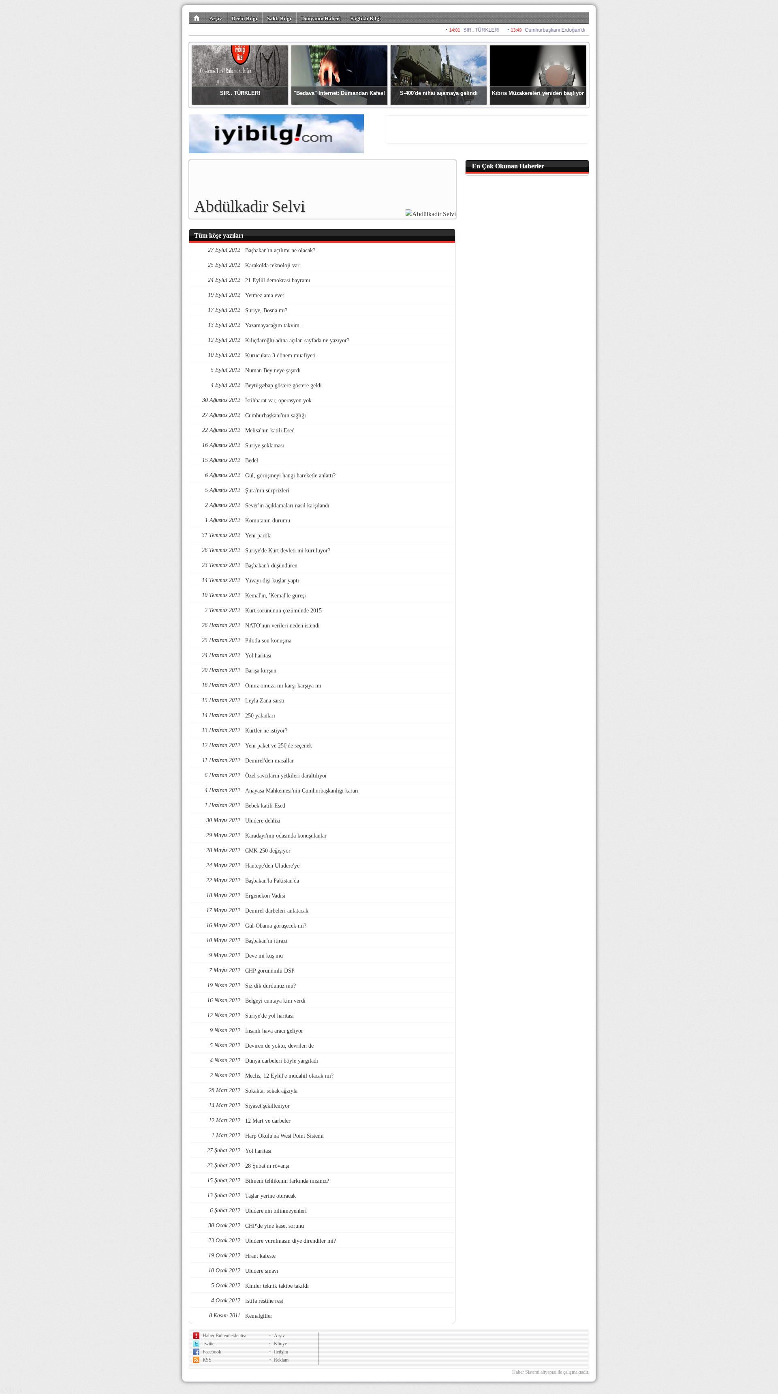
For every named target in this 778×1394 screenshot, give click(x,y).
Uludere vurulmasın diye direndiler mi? (290, 1241)
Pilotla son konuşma (268, 641)
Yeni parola (258, 536)
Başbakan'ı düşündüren (271, 566)
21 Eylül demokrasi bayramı (277, 280)
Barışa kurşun (260, 671)
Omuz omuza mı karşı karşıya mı (283, 686)
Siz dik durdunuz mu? (270, 986)
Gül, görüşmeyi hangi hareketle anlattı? (290, 476)
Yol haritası (258, 656)
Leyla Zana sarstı (264, 701)
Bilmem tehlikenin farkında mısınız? (287, 1181)
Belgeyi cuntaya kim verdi (275, 1001)
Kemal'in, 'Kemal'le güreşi (275, 596)
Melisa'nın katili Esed (270, 430)
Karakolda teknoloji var (272, 265)
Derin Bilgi (244, 18)
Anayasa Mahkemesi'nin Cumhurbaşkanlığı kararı (302, 791)
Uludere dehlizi (262, 821)
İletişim (281, 1352)
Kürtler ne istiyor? (266, 731)
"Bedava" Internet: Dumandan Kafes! (339, 93)
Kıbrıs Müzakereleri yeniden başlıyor (538, 93)
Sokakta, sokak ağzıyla (271, 1091)
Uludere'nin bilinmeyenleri (276, 1211)
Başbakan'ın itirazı (266, 941)
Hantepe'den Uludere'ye (272, 866)
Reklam (281, 1360)
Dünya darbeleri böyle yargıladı (281, 1061)
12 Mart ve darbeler (268, 1121)
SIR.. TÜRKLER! (240, 93)
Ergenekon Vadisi (265, 896)
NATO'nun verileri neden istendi (282, 626)
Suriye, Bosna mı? (266, 310)
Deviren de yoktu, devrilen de (279, 1046)
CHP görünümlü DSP (270, 971)
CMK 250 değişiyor (268, 851)
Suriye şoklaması (264, 445)
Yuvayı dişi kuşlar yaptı (272, 581)
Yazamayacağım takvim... (274, 325)
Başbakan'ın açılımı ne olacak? (280, 250)
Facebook (212, 1352)
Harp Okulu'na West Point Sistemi (284, 1136)
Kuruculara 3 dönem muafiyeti (280, 355)
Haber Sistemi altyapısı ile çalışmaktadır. (550, 1372)
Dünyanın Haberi (321, 18)
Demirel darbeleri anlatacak (276, 911)
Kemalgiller (258, 1316)
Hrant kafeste (260, 1256)
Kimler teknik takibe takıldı (277, 1286)
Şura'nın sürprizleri (267, 491)
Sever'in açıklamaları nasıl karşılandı (287, 506)
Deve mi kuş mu (264, 956)
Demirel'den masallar (269, 761)
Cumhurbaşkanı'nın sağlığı (275, 415)
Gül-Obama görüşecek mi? (275, 926)
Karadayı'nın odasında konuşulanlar (286, 836)
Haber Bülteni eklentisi (224, 1335)
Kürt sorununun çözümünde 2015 (283, 611)
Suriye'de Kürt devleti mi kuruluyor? (287, 551)
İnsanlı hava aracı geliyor (274, 1031)
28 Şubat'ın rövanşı (267, 1166)
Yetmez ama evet (264, 295)
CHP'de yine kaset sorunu (274, 1226)
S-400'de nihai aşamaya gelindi (439, 93)
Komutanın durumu (267, 521)
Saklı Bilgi (279, 18)
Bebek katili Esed (265, 806)
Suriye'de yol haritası (269, 1016)
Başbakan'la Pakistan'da (272, 881)
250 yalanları (260, 716)
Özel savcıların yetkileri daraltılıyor (286, 776)
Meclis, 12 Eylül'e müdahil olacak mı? (289, 1076)
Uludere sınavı (261, 1271)
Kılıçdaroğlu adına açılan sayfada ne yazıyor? (297, 340)
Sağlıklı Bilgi (366, 18)
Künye (280, 1344)
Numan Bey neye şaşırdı (273, 370)
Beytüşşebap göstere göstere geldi (283, 385)
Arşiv (215, 18)
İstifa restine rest (264, 1301)
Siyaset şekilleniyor (267, 1106)
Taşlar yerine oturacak (270, 1196)
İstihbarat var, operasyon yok (278, 400)
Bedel (251, 461)
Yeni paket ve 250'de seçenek (278, 746)
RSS (207, 1360)
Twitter (209, 1344)
